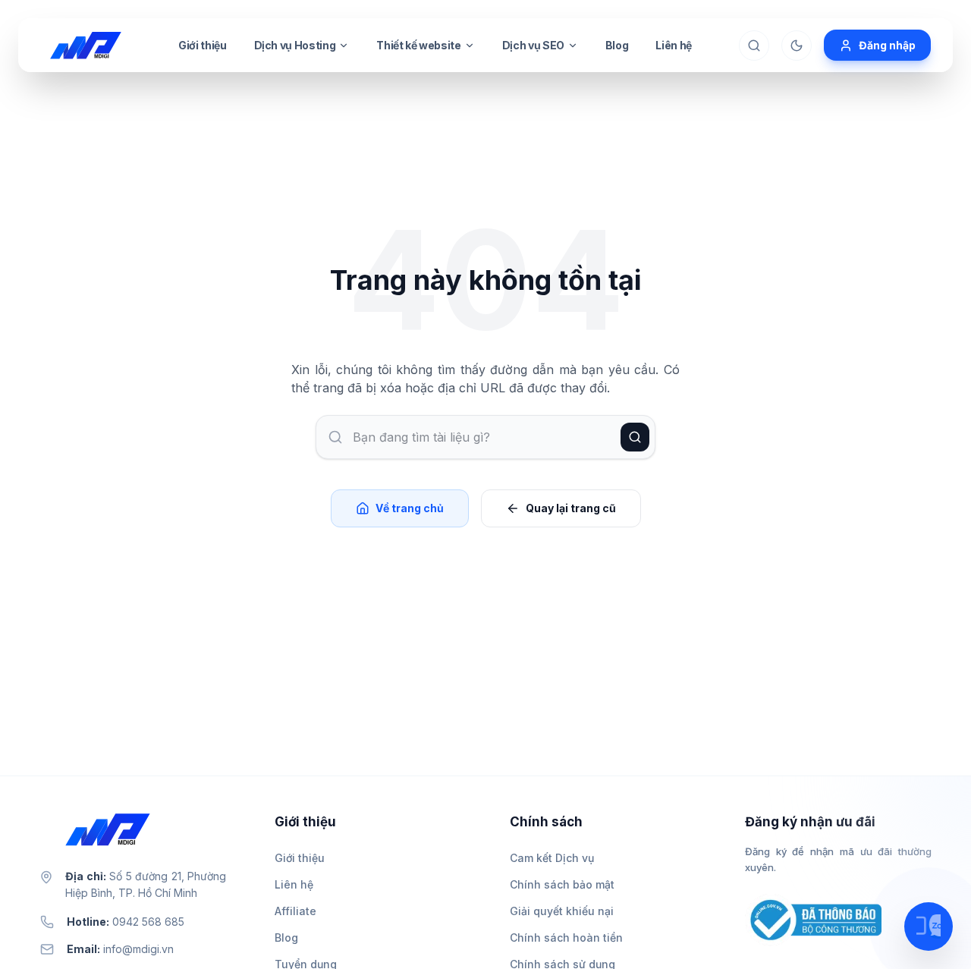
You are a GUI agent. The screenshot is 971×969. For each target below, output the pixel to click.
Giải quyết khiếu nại (562, 911)
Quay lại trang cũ (571, 508)
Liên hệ (673, 45)
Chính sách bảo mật (562, 884)
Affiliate (295, 911)
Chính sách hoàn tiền (566, 937)
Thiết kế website (418, 45)
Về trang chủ (410, 508)
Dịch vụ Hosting (295, 45)
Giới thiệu (202, 45)
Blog (617, 45)
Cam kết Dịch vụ (552, 857)
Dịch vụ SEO (533, 45)
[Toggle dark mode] (796, 45)
